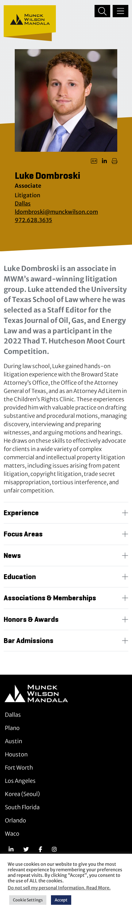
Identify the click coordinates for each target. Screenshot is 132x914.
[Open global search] (102, 11)
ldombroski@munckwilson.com (56, 211)
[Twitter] (26, 849)
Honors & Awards (31, 619)
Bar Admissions (28, 640)
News (12, 555)
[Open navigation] (120, 11)
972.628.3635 (33, 220)
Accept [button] (61, 900)
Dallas (23, 203)
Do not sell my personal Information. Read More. (59, 888)
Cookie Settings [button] (28, 900)
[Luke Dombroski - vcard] (94, 161)
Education (20, 576)
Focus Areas (23, 534)
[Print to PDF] (114, 161)
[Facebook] (40, 849)
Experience (21, 512)
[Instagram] (54, 849)
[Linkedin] (11, 849)
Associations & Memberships (50, 597)
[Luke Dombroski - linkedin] (104, 161)
